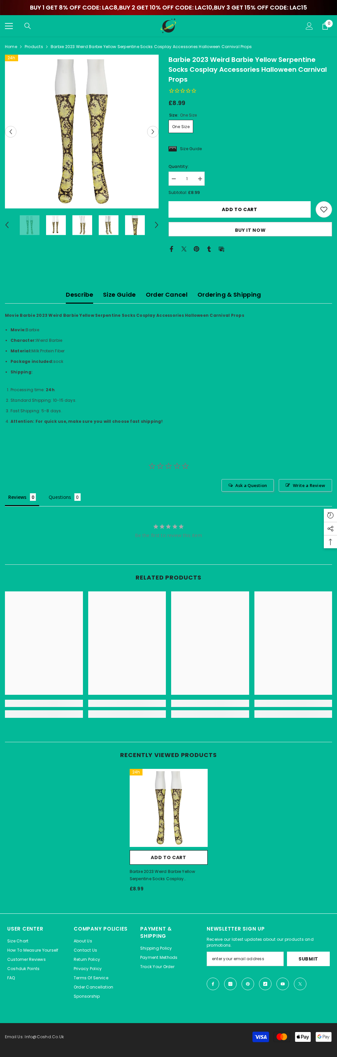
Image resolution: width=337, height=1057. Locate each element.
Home (11, 46)
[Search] (28, 26)
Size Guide (119, 294)
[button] (10, 131)
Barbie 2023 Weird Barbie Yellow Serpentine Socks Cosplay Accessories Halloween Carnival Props (163, 875)
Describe (79, 294)
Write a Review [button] (309, 485)
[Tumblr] (209, 249)
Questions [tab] (60, 497)
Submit (308, 959)
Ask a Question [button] (251, 485)
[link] (44, 703)
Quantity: (178, 166)
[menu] (9, 26)
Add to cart (239, 209)
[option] (82, 131)
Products (34, 46)
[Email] (221, 249)
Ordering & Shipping (229, 294)
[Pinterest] (196, 249)
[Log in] (309, 26)
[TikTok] (265, 984)
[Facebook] (171, 249)
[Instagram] (230, 984)
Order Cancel (167, 294)
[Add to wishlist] (324, 209)
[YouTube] (282, 984)
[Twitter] (184, 249)
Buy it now (250, 230)
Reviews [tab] (17, 497)
